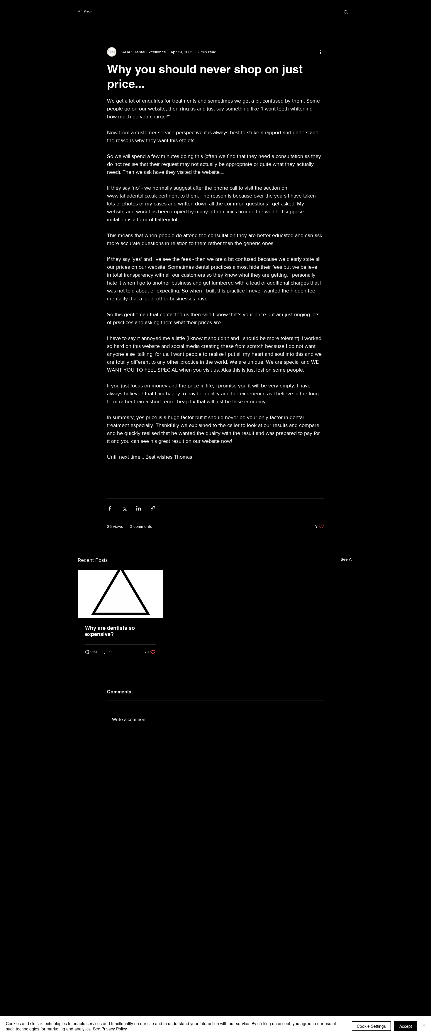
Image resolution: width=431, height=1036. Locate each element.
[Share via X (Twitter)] (124, 508)
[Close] (423, 1026)
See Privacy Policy (110, 1029)
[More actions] (320, 51)
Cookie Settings (371, 1026)
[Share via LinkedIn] (138, 508)
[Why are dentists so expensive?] (120, 594)
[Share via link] (153, 508)
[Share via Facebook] (110, 508)
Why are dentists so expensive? (110, 631)
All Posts (85, 11)
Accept (405, 1026)
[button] (346, 11)
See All (347, 559)
